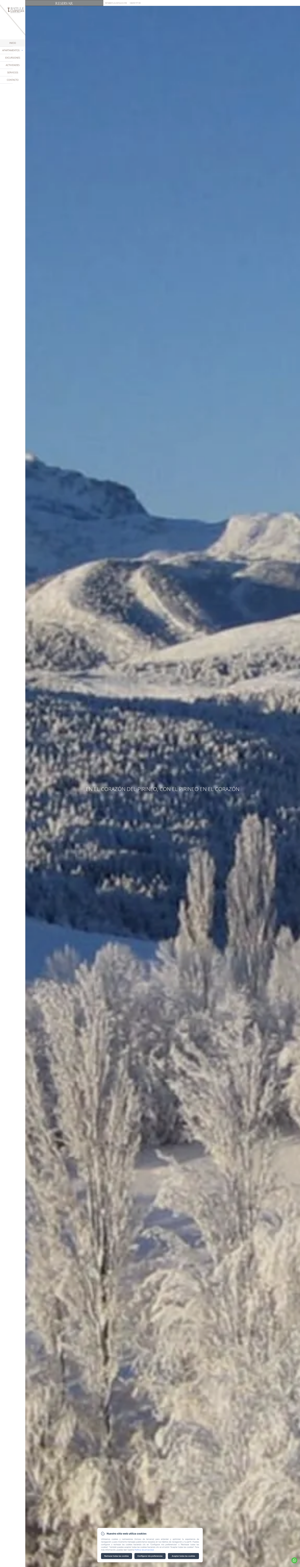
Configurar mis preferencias (150, 1556)
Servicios (12, 72)
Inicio (12, 42)
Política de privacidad (144, 1550)
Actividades (13, 65)
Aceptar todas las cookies (183, 1556)
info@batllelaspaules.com (116, 3)
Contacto (13, 79)
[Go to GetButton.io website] (294, 1564)
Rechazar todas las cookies (116, 1556)
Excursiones (12, 57)
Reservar (64, 3)
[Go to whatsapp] (294, 1560)
